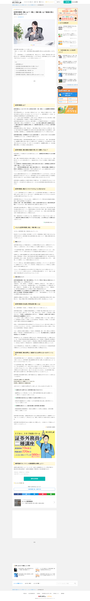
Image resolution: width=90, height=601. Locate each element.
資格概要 (61, 98)
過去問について (72, 101)
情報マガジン (41, 2)
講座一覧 (36, 2)
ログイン (58, 2)
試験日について (72, 98)
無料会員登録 (34, 478)
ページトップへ (87, 598)
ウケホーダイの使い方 (28, 2)
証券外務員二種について (50, 222)
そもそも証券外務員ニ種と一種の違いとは (24, 70)
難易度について (62, 101)
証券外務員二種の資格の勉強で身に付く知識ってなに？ (27, 66)
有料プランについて (49, 2)
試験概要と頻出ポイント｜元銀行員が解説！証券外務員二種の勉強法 (30, 405)
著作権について (56, 593)
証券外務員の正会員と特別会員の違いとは (24, 72)
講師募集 (62, 593)
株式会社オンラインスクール (39, 598)
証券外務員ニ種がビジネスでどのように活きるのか (26, 68)
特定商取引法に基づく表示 (47, 593)
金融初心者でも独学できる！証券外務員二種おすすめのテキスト (29, 389)
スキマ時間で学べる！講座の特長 (67, 94)
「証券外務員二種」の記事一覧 (72, 84)
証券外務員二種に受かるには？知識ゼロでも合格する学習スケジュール (31, 397)
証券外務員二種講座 (51, 427)
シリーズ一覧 (36, 583)
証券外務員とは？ (19, 64)
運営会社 (25, 593)
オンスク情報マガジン (18, 583)
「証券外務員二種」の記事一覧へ (34, 489)
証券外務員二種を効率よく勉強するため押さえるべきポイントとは (30, 74)
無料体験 (67, 2)
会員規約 (38, 593)
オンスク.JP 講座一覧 (19, 483)
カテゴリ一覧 (27, 583)
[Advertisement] (34, 91)
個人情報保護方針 (32, 593)
